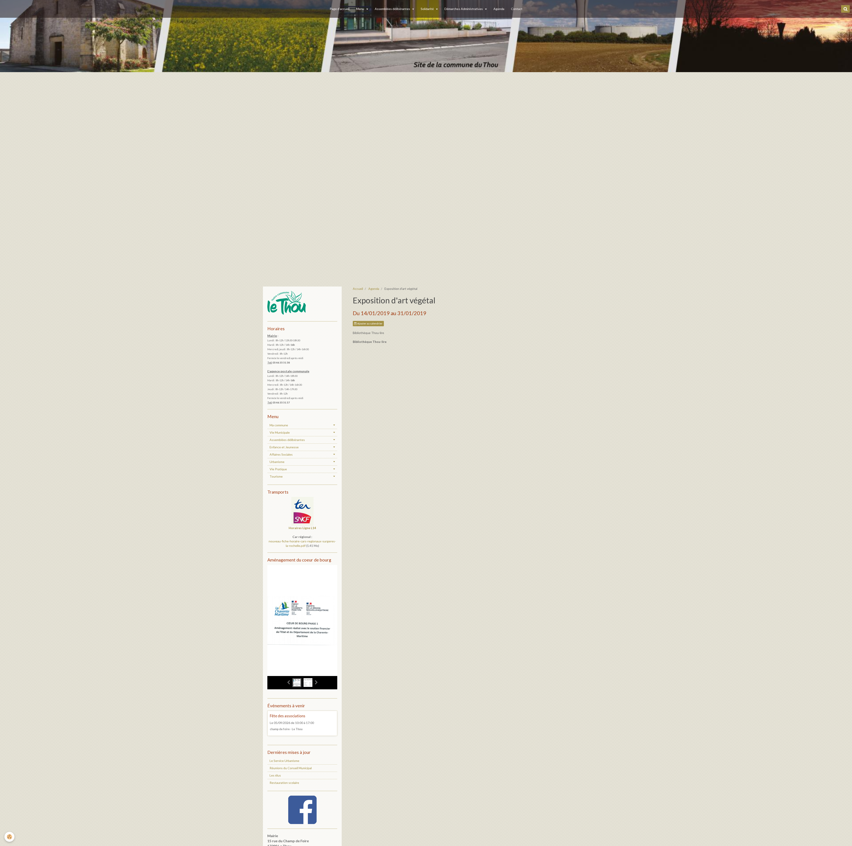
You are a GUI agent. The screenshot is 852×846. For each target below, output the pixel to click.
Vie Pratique (278, 469)
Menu (360, 9)
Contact (517, 9)
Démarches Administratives (463, 9)
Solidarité (427, 9)
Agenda (498, 9)
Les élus (275, 775)
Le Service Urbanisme (284, 761)
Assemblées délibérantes (393, 9)
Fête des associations (287, 716)
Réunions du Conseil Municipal (291, 768)
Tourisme (276, 476)
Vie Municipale (280, 432)
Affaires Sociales (281, 454)
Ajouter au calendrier (370, 323)
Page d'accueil (339, 9)
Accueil (358, 289)
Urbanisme (277, 462)
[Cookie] (9, 837)
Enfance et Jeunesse (284, 447)
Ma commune (279, 425)
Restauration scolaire (284, 783)
